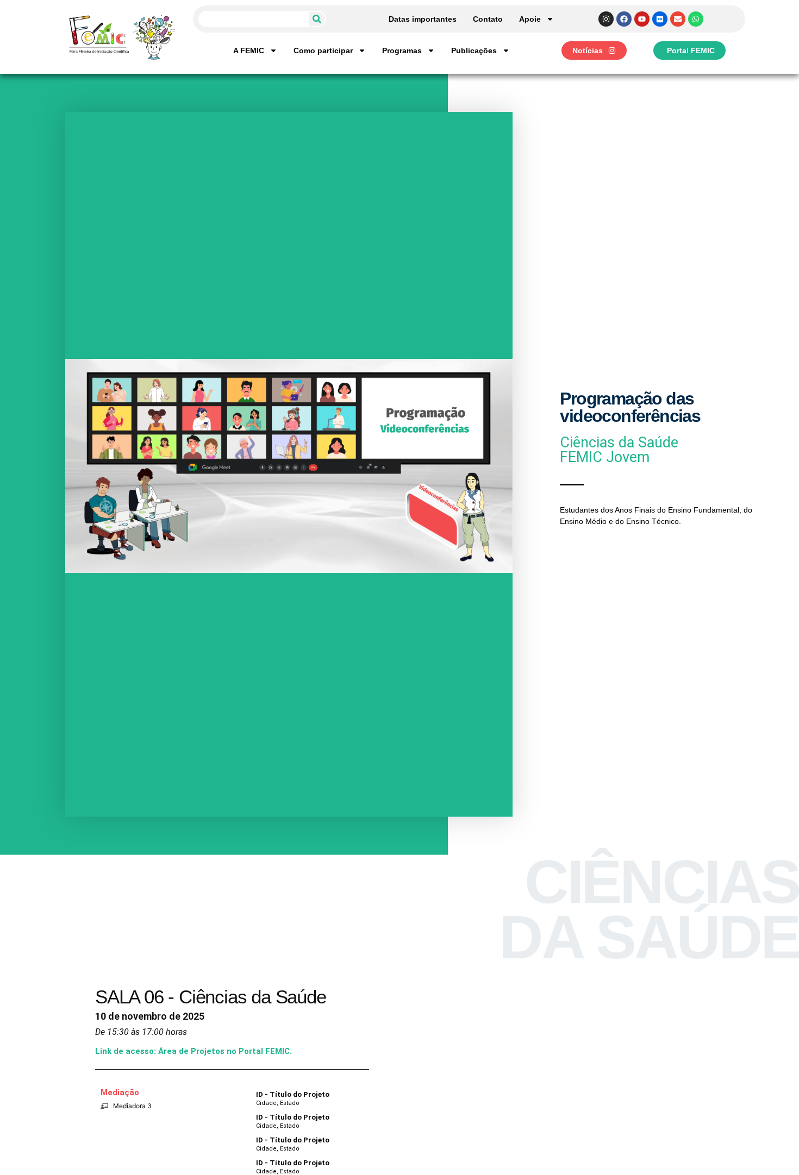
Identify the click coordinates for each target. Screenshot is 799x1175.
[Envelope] (677, 19)
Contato (488, 19)
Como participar (323, 50)
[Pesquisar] (317, 19)
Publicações (474, 50)
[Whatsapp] (695, 19)
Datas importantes (423, 19)
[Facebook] (624, 19)
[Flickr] (659, 19)
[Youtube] (642, 19)
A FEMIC (248, 50)
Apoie (530, 19)
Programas (402, 50)
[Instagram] (606, 19)
